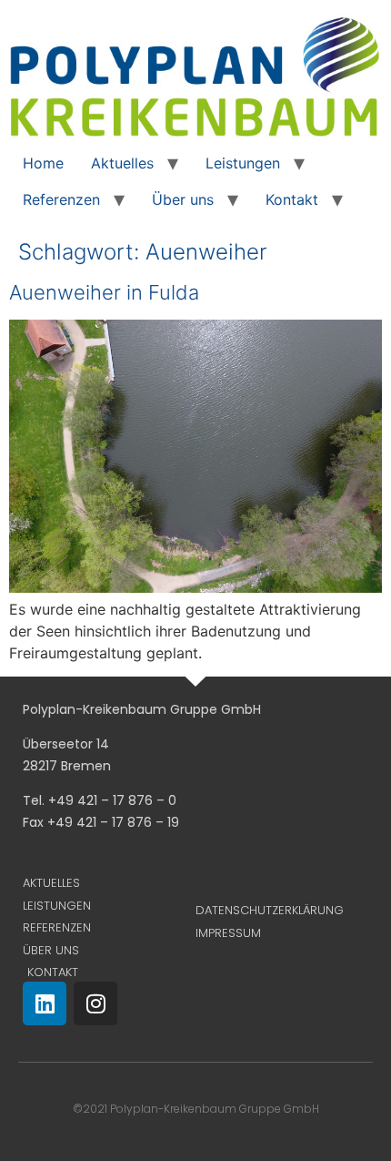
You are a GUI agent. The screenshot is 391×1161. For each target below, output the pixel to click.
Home (43, 163)
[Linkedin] (44, 1003)
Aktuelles (122, 163)
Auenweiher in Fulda (104, 292)
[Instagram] (95, 1003)
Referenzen (61, 199)
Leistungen (243, 163)
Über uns (183, 199)
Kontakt (292, 199)
